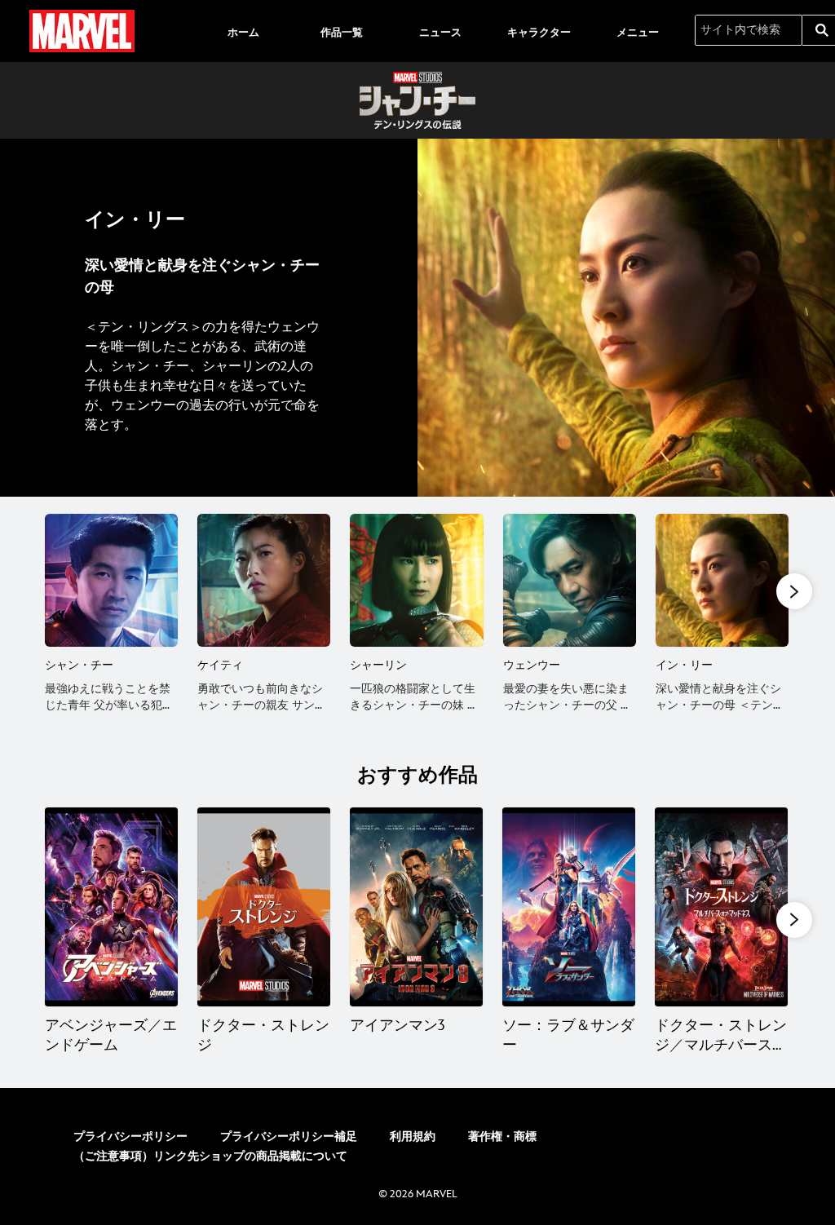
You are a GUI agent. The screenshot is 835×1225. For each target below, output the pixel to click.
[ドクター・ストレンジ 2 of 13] (263, 907)
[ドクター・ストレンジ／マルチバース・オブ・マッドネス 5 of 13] (721, 907)
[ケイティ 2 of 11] (263, 580)
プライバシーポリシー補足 (288, 1136)
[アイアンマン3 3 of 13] (416, 907)
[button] (794, 591)
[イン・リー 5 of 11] (722, 580)
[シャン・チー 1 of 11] (111, 580)
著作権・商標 (502, 1136)
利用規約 (412, 1136)
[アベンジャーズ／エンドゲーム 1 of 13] (111, 907)
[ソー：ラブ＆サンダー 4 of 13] (568, 907)
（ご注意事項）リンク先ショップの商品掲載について (210, 1156)
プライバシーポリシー (130, 1136)
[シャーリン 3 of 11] (416, 580)
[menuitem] (243, 31)
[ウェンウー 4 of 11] (569, 580)
